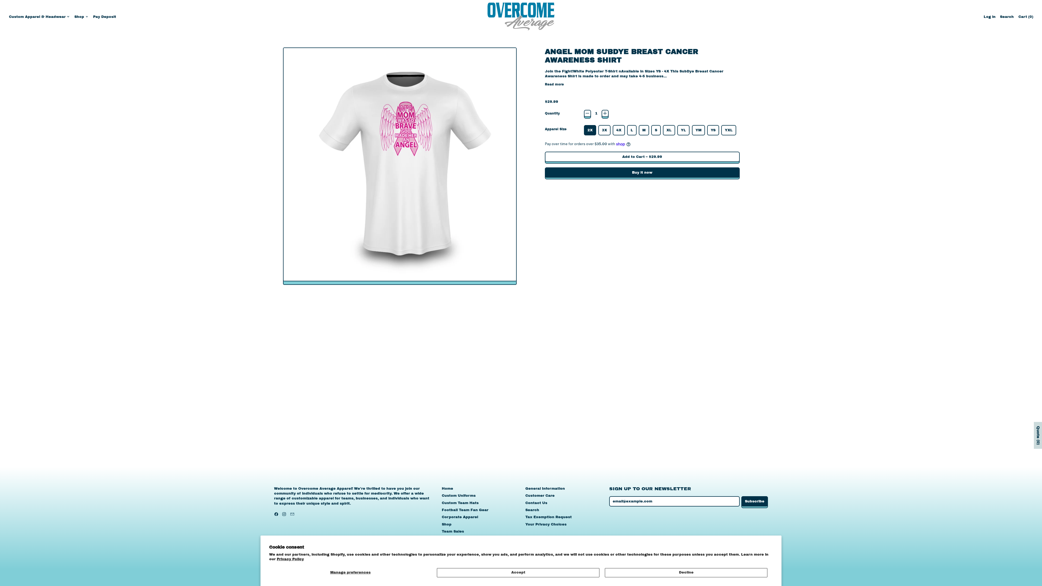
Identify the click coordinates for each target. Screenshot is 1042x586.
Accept (518, 572)
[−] (587, 113)
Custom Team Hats (460, 503)
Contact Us (536, 503)
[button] (1007, 17)
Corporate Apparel (460, 517)
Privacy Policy (290, 559)
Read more (554, 84)
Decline (686, 572)
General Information (545, 489)
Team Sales (453, 531)
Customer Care (540, 496)
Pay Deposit (104, 17)
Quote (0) (1038, 435)
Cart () (1025, 18)
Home (447, 489)
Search (532, 510)
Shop (447, 524)
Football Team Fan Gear (465, 510)
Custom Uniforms (459, 496)
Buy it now (642, 172)
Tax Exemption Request (548, 517)
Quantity (552, 113)
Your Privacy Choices (546, 524)
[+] (605, 113)
